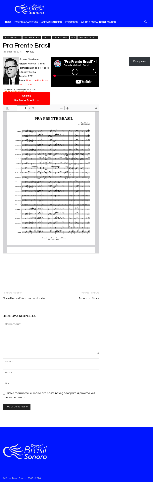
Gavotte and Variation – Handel (24, 298)
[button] (145, 22)
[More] (25, 274)
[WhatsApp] (16, 274)
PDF (73, 37)
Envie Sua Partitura (26, 22)
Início (8, 22)
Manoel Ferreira (31, 37)
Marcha (46, 37)
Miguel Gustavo (60, 37)
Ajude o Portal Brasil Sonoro (98, 22)
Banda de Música (12, 37)
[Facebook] (7, 274)
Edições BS (71, 22)
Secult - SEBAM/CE (88, 37)
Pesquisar (139, 61)
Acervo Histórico (51, 22)
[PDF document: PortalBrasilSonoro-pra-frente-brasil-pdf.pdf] (51, 179)
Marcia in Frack (89, 298)
